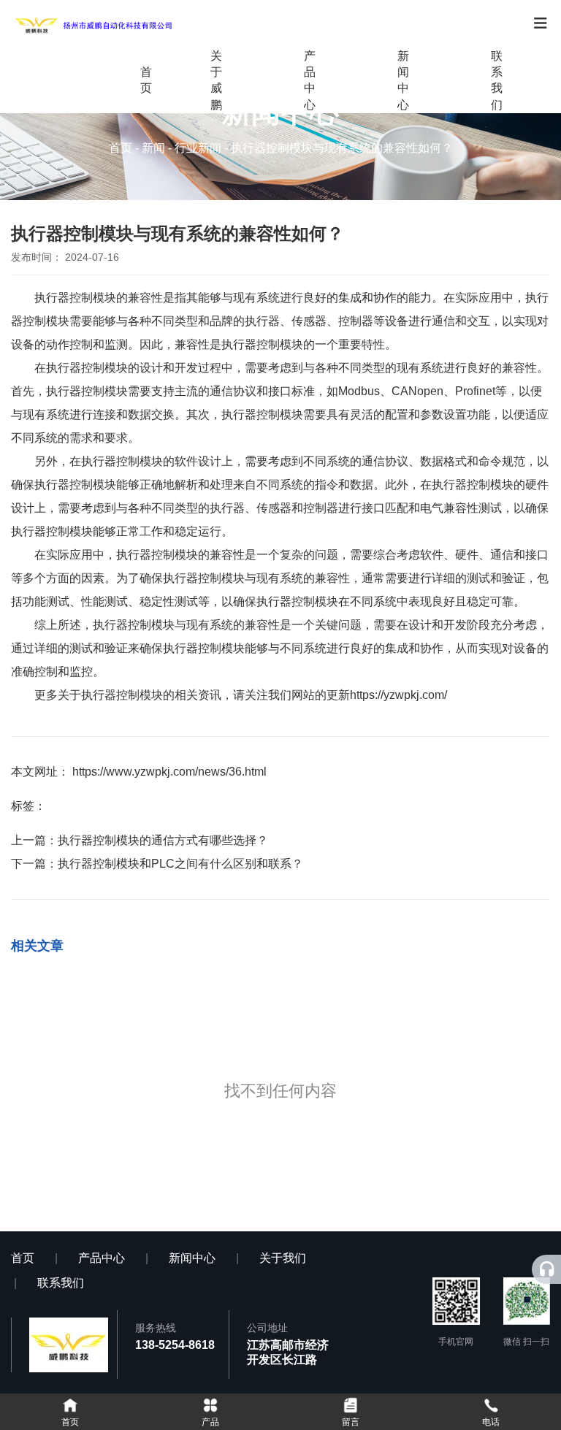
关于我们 (282, 1258)
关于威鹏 (216, 80)
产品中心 (310, 80)
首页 (146, 80)
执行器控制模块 (75, 297)
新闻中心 (403, 80)
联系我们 (497, 80)
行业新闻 (198, 148)
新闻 (153, 148)
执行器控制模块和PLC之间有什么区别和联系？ (180, 863)
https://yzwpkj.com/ (398, 695)
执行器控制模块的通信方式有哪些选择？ (163, 840)
